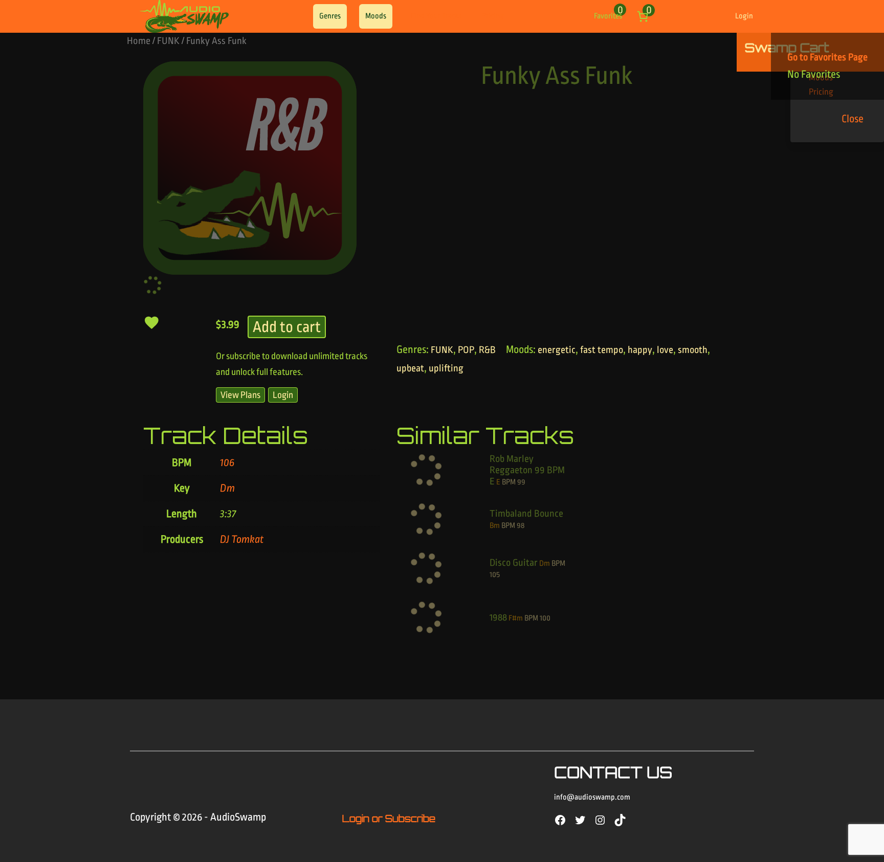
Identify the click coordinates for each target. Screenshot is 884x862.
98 (520, 525)
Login (744, 16)
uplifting (446, 368)
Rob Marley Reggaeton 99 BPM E (527, 470)
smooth (693, 350)
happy (640, 350)
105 (495, 574)
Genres (330, 16)
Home (138, 41)
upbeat (410, 368)
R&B (487, 350)
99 (521, 482)
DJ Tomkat (242, 539)
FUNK (168, 41)
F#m (516, 618)
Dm (227, 488)
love (665, 350)
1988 (498, 617)
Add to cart (287, 327)
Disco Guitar (514, 562)
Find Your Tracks (436, 16)
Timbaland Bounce (526, 513)
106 (227, 462)
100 (545, 618)
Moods (375, 16)
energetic (557, 350)
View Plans (240, 395)
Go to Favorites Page (827, 57)
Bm (495, 525)
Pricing (493, 16)
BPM (509, 482)
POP (466, 350)
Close (853, 119)
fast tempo (601, 350)
